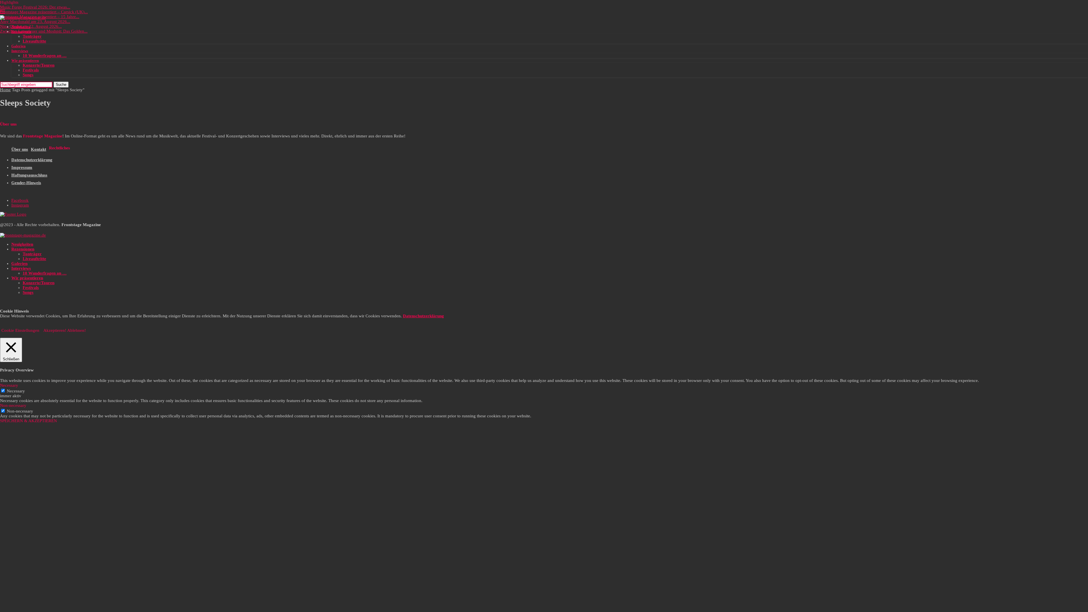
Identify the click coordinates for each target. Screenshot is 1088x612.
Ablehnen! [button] (76, 330)
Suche (61, 84)
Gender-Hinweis (26, 182)
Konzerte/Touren (38, 65)
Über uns (19, 149)
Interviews (19, 51)
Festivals (31, 70)
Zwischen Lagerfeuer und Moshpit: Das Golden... (44, 31)
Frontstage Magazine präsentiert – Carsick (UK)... (44, 12)
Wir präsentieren (25, 60)
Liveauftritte (34, 41)
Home (5, 90)
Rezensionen (21, 31)
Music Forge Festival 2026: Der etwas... (35, 7)
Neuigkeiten (20, 27)
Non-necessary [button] (13, 405)
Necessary (16, 391)
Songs (28, 75)
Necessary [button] (9, 385)
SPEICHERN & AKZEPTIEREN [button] (28, 420)
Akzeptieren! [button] (54, 330)
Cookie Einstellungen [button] (20, 330)
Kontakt (38, 149)
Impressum (21, 167)
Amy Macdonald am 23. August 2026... (35, 21)
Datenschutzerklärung (31, 160)
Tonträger (32, 36)
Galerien (18, 46)
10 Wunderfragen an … (45, 55)
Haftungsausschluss (29, 175)
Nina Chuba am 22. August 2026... (31, 26)
